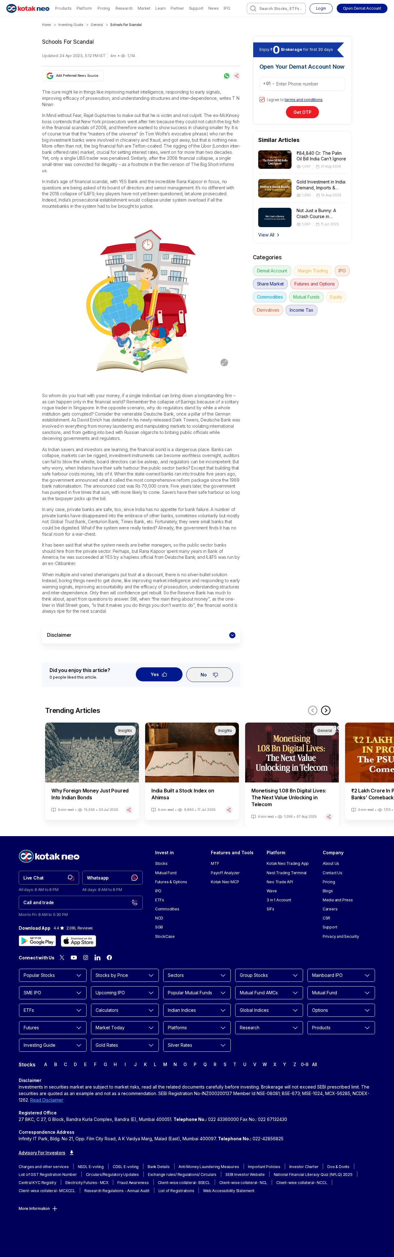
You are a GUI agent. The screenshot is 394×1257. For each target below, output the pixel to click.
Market (144, 8)
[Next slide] (325, 710)
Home (46, 25)
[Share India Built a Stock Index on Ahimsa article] (229, 810)
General (97, 25)
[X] (62, 957)
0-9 (304, 1064)
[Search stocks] (253, 8)
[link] (49, 877)
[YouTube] (74, 957)
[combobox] (276, 8)
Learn (160, 8)
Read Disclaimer (46, 1100)
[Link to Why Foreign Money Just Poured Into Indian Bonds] (92, 771)
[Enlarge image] (224, 362)
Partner (177, 8)
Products (63, 8)
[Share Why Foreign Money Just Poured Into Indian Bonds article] (129, 810)
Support (196, 8)
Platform (84, 8)
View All (266, 234)
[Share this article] (236, 76)
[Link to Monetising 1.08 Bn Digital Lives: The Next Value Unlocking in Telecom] (292, 775)
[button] (362, 8)
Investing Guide (70, 25)
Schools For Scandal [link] (125, 25)
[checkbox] (261, 99)
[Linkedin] (97, 957)
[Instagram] (86, 957)
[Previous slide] (312, 710)
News (213, 8)
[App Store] (78, 941)
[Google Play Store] (37, 941)
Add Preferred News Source (77, 76)
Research (124, 8)
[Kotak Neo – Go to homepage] (28, 8)
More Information (34, 1208)
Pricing (103, 8)
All (314, 1064)
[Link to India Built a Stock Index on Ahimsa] (192, 771)
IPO (227, 8)
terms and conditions (303, 99)
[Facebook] (109, 957)
